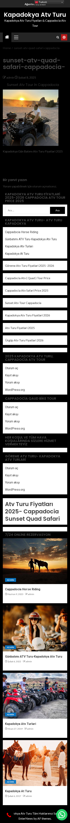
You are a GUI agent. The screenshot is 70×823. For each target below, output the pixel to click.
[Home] (7, 37)
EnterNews (25, 818)
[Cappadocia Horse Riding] (35, 561)
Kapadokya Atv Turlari (19, 246)
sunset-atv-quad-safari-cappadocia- (18, 166)
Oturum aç (11, 368)
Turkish (42, 2)
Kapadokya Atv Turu (35, 14)
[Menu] (16, 37)
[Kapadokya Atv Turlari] (35, 696)
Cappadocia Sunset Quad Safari (32, 515)
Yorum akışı (12, 382)
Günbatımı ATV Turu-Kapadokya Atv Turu (31, 239)
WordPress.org (15, 390)
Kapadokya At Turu (17, 253)
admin (10, 77)
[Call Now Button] (9, 815)
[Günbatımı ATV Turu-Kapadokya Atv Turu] (35, 628)
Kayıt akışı (11, 375)
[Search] (57, 37)
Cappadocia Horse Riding (21, 232)
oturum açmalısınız (44, 186)
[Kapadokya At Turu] (35, 763)
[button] (16, 37)
